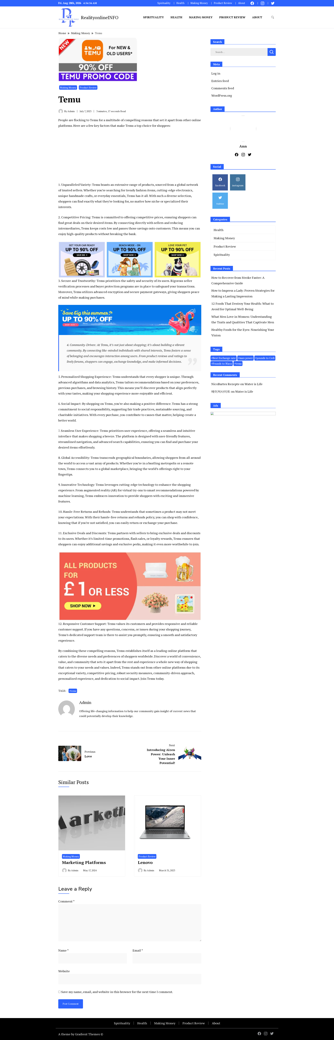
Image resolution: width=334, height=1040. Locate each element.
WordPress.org (221, 95)
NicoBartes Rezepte (225, 384)
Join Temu (148, 678)
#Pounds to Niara (221, 363)
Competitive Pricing (75, 217)
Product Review (223, 3)
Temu (94, 120)
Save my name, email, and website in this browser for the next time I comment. (117, 992)
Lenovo (145, 862)
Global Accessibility (75, 457)
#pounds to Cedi (265, 358)
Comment (66, 901)
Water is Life (254, 384)
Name (63, 950)
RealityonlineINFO (99, 17)
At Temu (102, 345)
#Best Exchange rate (223, 358)
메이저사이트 (220, 391)
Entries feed (220, 81)
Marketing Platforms (84, 862)
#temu (72, 690)
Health (180, 3)
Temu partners (118, 533)
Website (64, 971)
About (241, 3)
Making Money (199, 3)
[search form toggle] (272, 17)
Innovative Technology (77, 484)
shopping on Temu (99, 404)
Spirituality (163, 3)
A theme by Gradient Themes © (80, 1034)
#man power (245, 358)
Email (138, 950)
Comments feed (222, 88)
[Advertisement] (129, 157)
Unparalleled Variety (75, 184)
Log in (215, 73)
